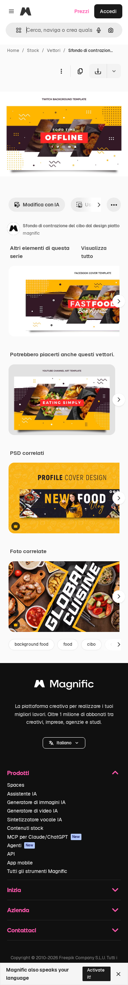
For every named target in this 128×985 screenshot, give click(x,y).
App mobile (20, 863)
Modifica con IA (41, 204)
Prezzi (81, 11)
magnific (31, 233)
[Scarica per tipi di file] (114, 71)
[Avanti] (98, 205)
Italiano (64, 743)
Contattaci (21, 930)
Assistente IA (22, 794)
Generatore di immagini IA (36, 802)
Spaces (15, 785)
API (11, 854)
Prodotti (18, 772)
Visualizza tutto (94, 252)
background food (31, 644)
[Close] (118, 974)
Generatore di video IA (32, 811)
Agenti (20, 845)
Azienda (18, 910)
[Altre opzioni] (61, 71)
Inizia (14, 889)
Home (13, 50)
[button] (64, 743)
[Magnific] (64, 685)
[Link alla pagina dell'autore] (13, 229)
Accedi (108, 11)
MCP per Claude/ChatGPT (43, 837)
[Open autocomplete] (16, 30)
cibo (91, 644)
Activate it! (96, 973)
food (67, 644)
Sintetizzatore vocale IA (34, 819)
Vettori (53, 50)
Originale (47, 94)
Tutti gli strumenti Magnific (37, 871)
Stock (33, 50)
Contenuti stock (25, 828)
